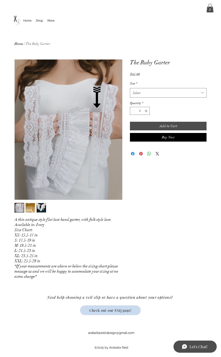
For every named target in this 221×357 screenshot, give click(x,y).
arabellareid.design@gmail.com (111, 333)
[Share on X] (157, 153)
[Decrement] (133, 111)
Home (18, 44)
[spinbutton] (140, 111)
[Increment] (146, 111)
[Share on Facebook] (132, 153)
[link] (210, 8)
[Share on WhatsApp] (149, 153)
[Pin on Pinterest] (141, 153)
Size (133, 83)
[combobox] (168, 93)
